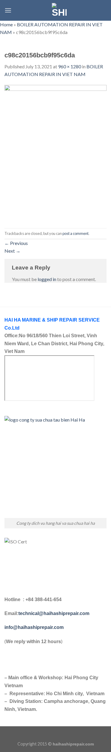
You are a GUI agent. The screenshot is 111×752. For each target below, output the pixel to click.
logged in (47, 279)
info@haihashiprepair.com (34, 627)
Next (12, 251)
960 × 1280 (69, 66)
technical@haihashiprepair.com (53, 613)
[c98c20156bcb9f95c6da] (55, 152)
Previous (16, 243)
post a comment (75, 233)
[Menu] (8, 10)
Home (6, 24)
